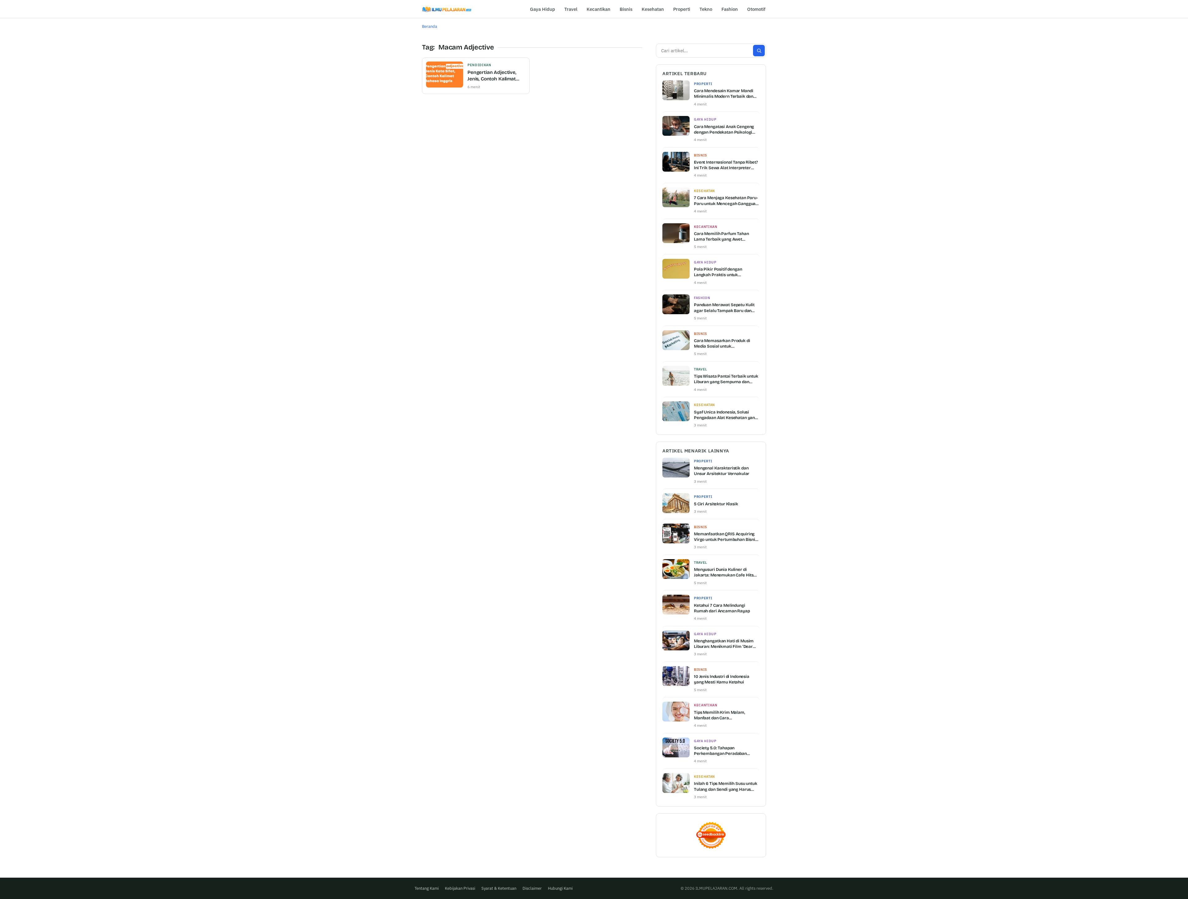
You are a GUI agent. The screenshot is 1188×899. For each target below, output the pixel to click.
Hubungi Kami (560, 888)
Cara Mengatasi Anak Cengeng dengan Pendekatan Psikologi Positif (724, 129)
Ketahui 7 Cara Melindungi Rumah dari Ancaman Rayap (722, 608)
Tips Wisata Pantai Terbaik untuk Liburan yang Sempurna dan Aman (726, 379)
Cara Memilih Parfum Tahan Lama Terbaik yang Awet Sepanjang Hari (721, 236)
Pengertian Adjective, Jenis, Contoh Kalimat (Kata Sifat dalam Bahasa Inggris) (495, 76)
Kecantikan (598, 9)
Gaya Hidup (542, 9)
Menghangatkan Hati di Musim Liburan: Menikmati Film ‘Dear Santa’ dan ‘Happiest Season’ (724, 643)
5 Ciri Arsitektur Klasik (716, 504)
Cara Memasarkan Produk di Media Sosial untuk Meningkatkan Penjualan (722, 343)
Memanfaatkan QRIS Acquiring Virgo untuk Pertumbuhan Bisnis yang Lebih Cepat (725, 536)
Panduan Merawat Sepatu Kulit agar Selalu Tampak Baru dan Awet (724, 307)
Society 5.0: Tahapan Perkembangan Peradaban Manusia (720, 750)
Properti (681, 9)
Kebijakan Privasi (460, 888)
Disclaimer (532, 888)
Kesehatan (653, 9)
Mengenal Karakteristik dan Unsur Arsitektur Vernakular (721, 470)
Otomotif (756, 9)
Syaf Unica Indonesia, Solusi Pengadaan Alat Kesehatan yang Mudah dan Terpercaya (725, 415)
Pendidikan (479, 65)
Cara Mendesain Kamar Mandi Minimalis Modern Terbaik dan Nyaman (723, 93)
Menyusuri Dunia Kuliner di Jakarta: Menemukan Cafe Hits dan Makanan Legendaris (724, 572)
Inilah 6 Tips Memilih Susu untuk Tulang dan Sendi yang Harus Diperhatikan (725, 786)
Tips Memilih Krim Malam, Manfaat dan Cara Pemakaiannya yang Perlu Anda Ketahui (725, 715)
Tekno (705, 9)
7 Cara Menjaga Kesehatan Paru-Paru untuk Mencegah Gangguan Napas (726, 200)
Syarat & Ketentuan (498, 888)
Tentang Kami (427, 888)
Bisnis (626, 9)
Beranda (429, 26)
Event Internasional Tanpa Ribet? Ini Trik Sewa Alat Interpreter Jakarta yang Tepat (726, 165)
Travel (570, 9)
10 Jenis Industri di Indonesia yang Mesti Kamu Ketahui (721, 679)
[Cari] (759, 50)
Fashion (729, 9)
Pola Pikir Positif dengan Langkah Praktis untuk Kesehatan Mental (718, 272)
